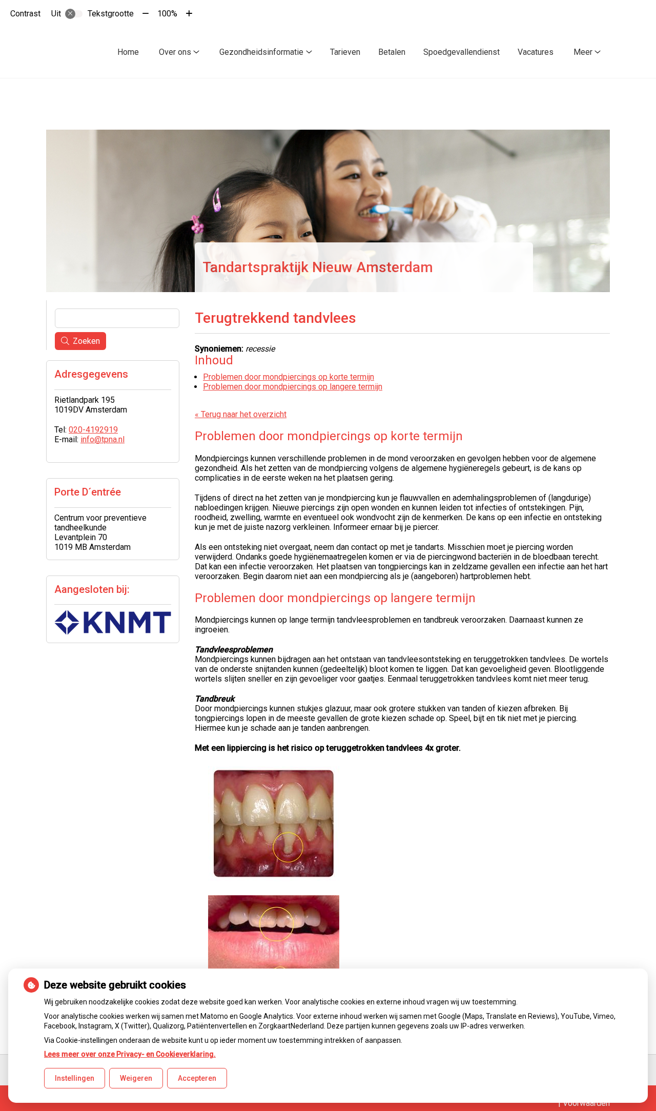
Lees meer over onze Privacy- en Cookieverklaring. (130, 1054)
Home (128, 52)
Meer (582, 52)
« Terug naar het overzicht (240, 414)
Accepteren (197, 1078)
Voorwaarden (586, 1103)
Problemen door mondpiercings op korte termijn (288, 377)
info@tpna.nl (102, 439)
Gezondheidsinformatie (261, 52)
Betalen (391, 52)
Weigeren (136, 1078)
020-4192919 (93, 430)
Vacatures (536, 52)
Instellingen (74, 1078)
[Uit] (74, 13)
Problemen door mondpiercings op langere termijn (292, 387)
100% (167, 13)
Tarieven (345, 52)
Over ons (175, 52)
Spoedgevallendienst (461, 52)
